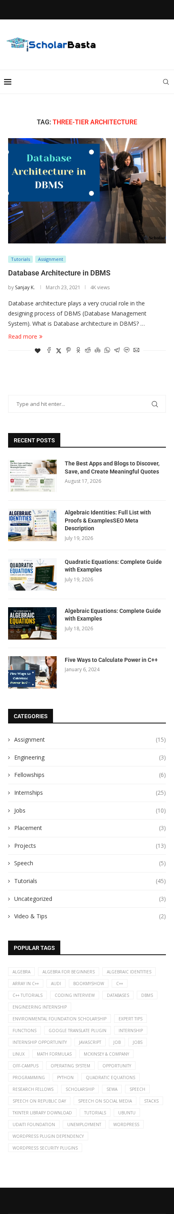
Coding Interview (75, 995)
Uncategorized (90, 898)
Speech (90, 863)
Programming (29, 1077)
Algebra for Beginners (68, 972)
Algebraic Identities (129, 972)
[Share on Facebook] (49, 350)
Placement (90, 828)
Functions (24, 1030)
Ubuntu (127, 1113)
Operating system (70, 1066)
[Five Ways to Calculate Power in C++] (32, 672)
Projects (90, 845)
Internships (90, 792)
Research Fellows (33, 1089)
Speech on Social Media (105, 1101)
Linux (19, 1054)
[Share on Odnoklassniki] (78, 350)
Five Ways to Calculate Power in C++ (111, 660)
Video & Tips (90, 916)
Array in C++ (26, 983)
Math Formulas (54, 1054)
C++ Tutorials (27, 995)
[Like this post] (37, 350)
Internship (131, 1030)
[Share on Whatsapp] (107, 350)
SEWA (111, 1089)
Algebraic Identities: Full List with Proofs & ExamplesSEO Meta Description (108, 520)
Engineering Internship (40, 1007)
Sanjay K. (25, 287)
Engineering (90, 757)
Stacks (151, 1101)
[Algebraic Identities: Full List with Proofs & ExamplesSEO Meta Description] (32, 525)
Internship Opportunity (40, 1042)
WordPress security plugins (45, 1148)
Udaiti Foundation (34, 1124)
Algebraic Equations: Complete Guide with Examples (113, 615)
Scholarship (80, 1089)
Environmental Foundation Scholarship (59, 1019)
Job (117, 1042)
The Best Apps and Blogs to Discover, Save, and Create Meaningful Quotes (112, 467)
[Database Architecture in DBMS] (87, 190)
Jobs (90, 810)
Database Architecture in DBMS (59, 273)
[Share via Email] (136, 350)
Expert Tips (130, 1019)
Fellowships (90, 775)
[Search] (166, 82)
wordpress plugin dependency (48, 1136)
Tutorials (90, 881)
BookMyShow (88, 983)
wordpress (126, 1124)
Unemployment (84, 1124)
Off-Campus (25, 1066)
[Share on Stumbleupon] (97, 350)
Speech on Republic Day (39, 1101)
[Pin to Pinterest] (68, 350)
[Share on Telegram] (117, 350)
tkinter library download (42, 1113)
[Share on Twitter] (59, 350)
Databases (118, 995)
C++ (119, 983)
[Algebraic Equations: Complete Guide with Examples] (32, 623)
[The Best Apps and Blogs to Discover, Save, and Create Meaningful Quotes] (32, 476)
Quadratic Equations (110, 1077)
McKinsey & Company (106, 1054)
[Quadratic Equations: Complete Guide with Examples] (32, 574)
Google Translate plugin (77, 1030)
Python (65, 1077)
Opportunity (116, 1066)
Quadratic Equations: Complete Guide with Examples (113, 566)
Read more (22, 336)
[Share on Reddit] (88, 350)
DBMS (147, 995)
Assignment (90, 739)
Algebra (21, 972)
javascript (90, 1042)
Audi (56, 983)
